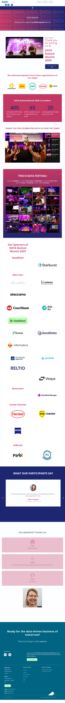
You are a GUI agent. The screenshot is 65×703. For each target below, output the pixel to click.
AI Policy (53, 697)
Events (13, 2)
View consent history (46, 671)
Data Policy (46, 697)
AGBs (50, 697)
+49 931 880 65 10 (11, 689)
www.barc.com (10, 693)
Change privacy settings (47, 669)
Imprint (42, 697)
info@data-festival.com (32, 548)
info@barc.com (11, 691)
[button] (12, 5)
